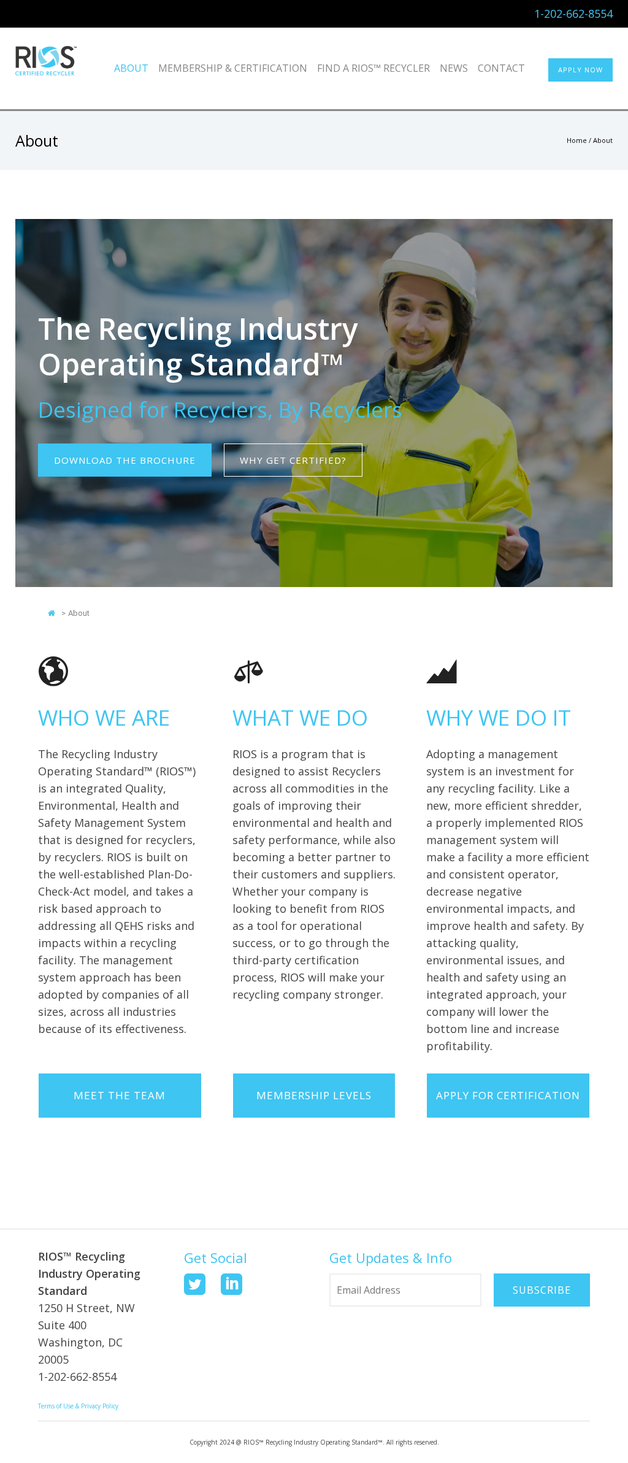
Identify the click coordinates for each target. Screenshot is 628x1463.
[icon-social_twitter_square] (198, 1285)
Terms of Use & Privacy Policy (78, 1406)
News (454, 68)
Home (577, 140)
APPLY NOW (580, 69)
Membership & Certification (232, 68)
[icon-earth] (53, 673)
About (131, 68)
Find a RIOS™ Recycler (373, 68)
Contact (501, 68)
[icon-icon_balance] (247, 673)
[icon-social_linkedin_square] (231, 1285)
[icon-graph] (441, 673)
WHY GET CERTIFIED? (293, 460)
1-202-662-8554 (573, 13)
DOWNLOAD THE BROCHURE (125, 460)
